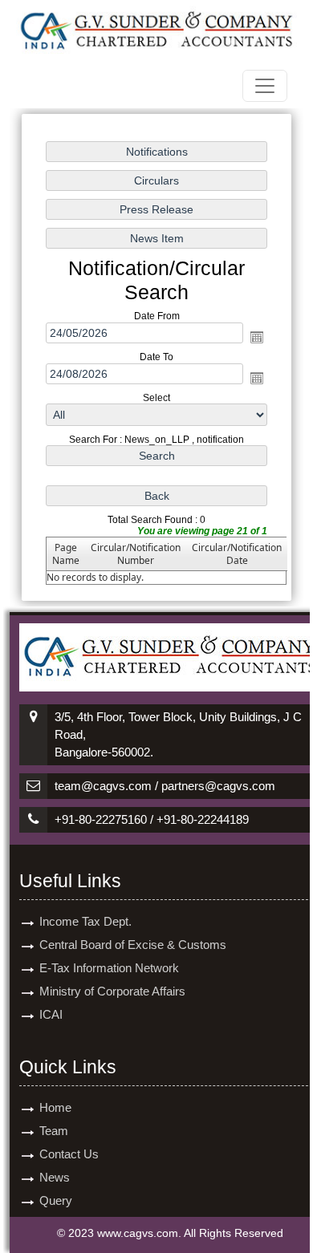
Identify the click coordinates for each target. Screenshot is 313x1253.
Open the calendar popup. (257, 337)
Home (55, 1107)
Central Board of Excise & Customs (132, 944)
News (54, 1177)
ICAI (51, 1014)
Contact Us (69, 1154)
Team (53, 1130)
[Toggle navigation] (264, 86)
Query (55, 1200)
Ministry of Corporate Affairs (112, 991)
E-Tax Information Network (109, 968)
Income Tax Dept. (85, 921)
